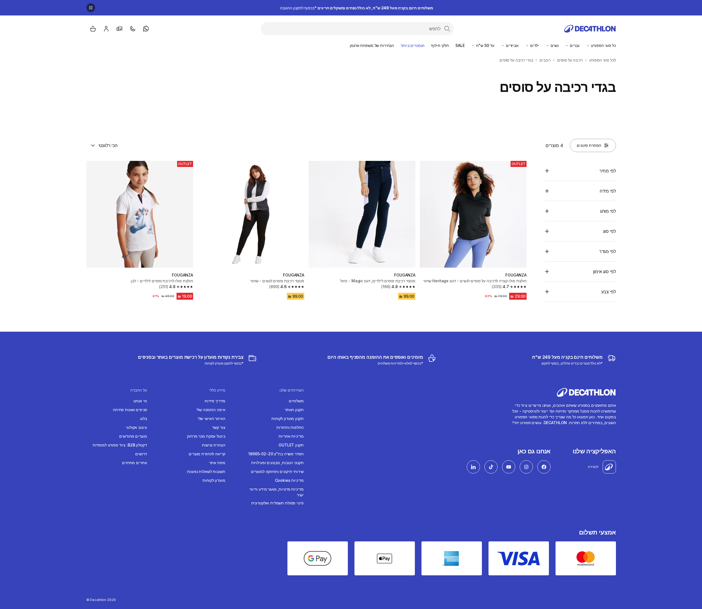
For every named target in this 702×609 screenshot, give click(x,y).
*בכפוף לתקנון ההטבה (356, 8)
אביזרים (512, 45)
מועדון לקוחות (213, 480)
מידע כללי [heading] (217, 390)
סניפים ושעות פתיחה (130, 409)
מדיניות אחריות (291, 436)
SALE (460, 45)
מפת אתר (217, 462)
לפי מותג (608, 211)
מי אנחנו (140, 400)
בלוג (143, 418)
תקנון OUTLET (291, 445)
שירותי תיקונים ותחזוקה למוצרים (277, 471)
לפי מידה (608, 191)
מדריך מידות (215, 400)
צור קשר (218, 427)
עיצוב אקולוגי (136, 427)
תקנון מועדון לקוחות (287, 418)
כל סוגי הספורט (603, 45)
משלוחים (296, 400)
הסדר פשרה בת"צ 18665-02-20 (275, 453)
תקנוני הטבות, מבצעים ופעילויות (277, 462)
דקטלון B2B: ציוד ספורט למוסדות (120, 445)
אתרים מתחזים (134, 462)
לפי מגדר (607, 251)
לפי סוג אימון (604, 271)
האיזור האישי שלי (211, 418)
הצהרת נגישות (213, 445)
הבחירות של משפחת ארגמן (372, 45)
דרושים (141, 453)
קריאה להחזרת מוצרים (207, 453)
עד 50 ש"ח (484, 45)
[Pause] (90, 7)
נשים (553, 45)
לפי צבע (608, 291)
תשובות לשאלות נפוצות (206, 471)
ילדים (534, 45)
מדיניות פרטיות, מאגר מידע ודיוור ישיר (276, 492)
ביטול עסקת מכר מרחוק (206, 436)
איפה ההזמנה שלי (210, 409)
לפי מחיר (607, 171)
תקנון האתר (294, 409)
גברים (574, 45)
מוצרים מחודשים (133, 436)
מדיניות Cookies (289, 480)
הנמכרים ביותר (413, 45)
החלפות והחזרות (289, 427)
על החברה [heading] (138, 390)
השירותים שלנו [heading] (291, 390)
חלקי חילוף (440, 45)
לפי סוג (609, 231)
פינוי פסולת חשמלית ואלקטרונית (277, 503)
